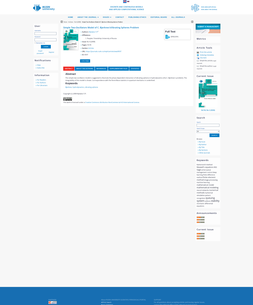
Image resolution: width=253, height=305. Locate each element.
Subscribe (40, 68)
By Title (201, 147)
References (101, 69)
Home (70, 17)
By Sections (203, 150)
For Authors (41, 83)
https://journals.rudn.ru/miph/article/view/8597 (103, 51)
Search (199, 122)
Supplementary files (118, 69)
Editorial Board (159, 17)
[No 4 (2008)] (70, 50)
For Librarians (42, 85)
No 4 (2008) (77, 22)
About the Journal (87, 17)
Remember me (40, 43)
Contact (120, 17)
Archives (70, 22)
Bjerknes (68, 87)
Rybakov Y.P (93, 32)
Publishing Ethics (137, 17)
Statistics (135, 69)
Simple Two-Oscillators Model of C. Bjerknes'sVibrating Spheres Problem (102, 22)
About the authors (84, 69)
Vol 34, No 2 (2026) (208, 110)
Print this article (206, 52)
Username (38, 30)
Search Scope (200, 128)
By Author (203, 144)
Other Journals (204, 153)
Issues (106, 17)
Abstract (69, 69)
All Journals (178, 17)
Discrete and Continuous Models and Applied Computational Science (126, 8)
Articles (91, 48)
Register (51, 52)
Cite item (203, 58)
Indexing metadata (207, 55)
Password (37, 37)
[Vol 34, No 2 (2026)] (208, 107)
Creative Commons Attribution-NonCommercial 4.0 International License (112, 102)
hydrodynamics (78, 87)
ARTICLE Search (106, 302)
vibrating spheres (91, 87)
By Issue (202, 142)
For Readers (41, 80)
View (39, 65)
